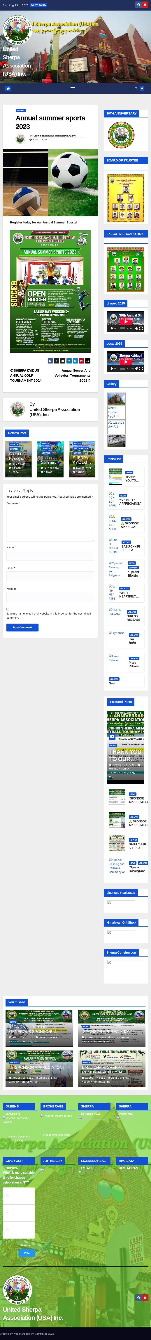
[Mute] (136, 328)
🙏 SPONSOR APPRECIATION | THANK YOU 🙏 (140, 825)
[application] (125, 321)
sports (20, 110)
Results (25, 1245)
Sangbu (49, 472)
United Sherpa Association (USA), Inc (55, 135)
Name (11, 547)
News (129, 472)
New (112, 683)
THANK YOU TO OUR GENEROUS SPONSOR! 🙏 (33, 1029)
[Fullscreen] (141, 328)
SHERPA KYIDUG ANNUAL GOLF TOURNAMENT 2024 (26, 375)
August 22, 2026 (124, 764)
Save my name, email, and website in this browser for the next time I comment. (48, 615)
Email (10, 568)
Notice (45, 443)
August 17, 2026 (95, 1078)
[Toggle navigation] (72, 88)
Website (11, 588)
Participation (81, 448)
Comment (13, 503)
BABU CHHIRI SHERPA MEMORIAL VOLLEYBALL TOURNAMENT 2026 (104, 1072)
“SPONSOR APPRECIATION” (106, 1031)
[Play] (112, 328)
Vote (27, 1253)
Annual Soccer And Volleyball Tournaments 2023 (72, 375)
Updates (14, 449)
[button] (136, 88)
